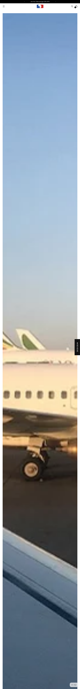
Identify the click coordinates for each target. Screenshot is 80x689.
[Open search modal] (72, 6)
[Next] (55, 1)
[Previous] (24, 1)
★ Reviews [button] (77, 347)
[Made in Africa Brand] (40, 6)
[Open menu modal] (4, 6)
